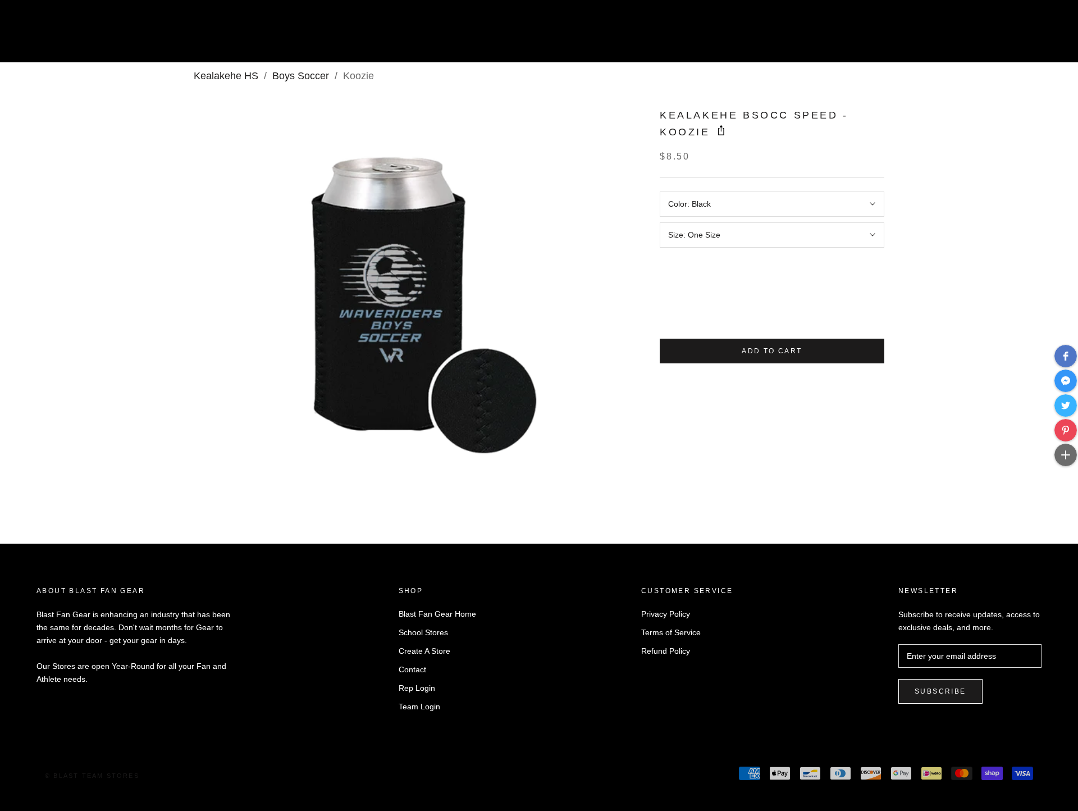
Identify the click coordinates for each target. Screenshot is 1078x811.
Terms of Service (671, 632)
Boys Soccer (300, 75)
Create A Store (424, 650)
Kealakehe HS (226, 75)
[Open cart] (1044, 35)
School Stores (423, 632)
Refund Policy (665, 650)
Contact (412, 669)
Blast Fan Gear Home (437, 613)
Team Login (419, 706)
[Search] (1019, 36)
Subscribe (940, 691)
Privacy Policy (665, 613)
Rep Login (417, 688)
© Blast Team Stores (92, 775)
